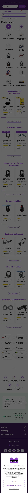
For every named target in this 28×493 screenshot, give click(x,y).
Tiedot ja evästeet (14, 489)
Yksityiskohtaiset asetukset (14, 485)
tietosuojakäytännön (11, 476)
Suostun (14, 481)
